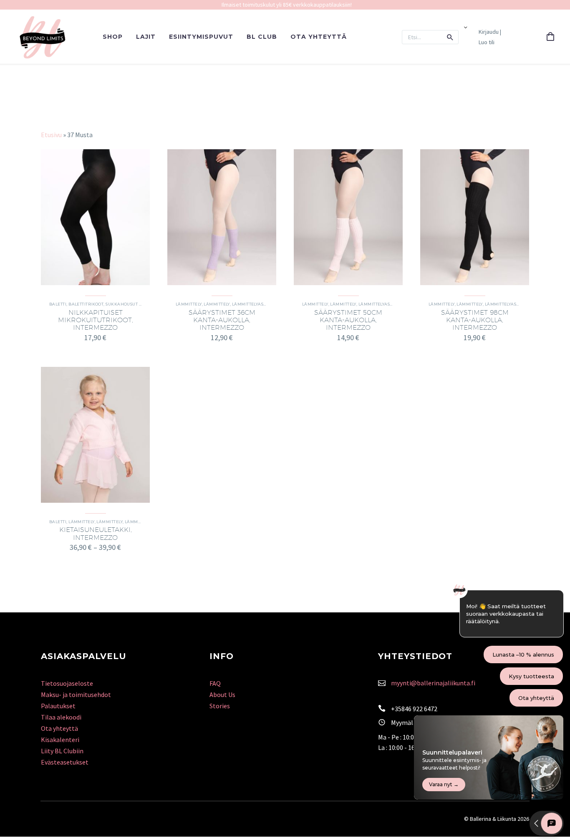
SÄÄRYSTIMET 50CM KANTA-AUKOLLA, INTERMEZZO (348, 319)
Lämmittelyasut (250, 304)
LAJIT (146, 36)
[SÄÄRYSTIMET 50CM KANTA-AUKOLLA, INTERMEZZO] (348, 217)
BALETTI (57, 304)
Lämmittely (189, 304)
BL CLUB (262, 36)
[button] (450, 37)
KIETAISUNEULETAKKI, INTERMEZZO (95, 533)
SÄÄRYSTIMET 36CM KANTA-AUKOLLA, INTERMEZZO (222, 319)
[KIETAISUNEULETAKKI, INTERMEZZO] (95, 435)
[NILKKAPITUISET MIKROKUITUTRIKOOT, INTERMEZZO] (95, 217)
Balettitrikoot (85, 304)
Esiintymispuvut (201, 36)
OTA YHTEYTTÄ (318, 36)
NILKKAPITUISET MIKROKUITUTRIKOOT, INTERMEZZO (95, 319)
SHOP (113, 36)
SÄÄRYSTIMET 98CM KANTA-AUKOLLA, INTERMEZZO (475, 319)
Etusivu (51, 134)
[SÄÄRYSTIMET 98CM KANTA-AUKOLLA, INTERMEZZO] (474, 217)
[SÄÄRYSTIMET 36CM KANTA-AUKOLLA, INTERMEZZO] (221, 217)
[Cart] (550, 37)
